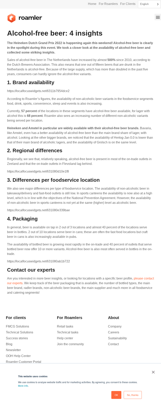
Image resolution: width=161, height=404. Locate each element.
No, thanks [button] (132, 395)
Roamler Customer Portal (23, 361)
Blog (9, 344)
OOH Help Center (18, 356)
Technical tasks (67, 332)
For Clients (127, 4)
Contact (113, 344)
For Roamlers (108, 4)
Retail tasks (65, 326)
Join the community (70, 344)
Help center (65, 338)
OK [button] (116, 395)
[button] (158, 17)
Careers (113, 332)
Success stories (17, 338)
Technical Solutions (19, 332)
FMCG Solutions (17, 326)
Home (92, 4)
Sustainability (117, 338)
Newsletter (13, 350)
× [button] (153, 371)
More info (23, 385)
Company (115, 326)
